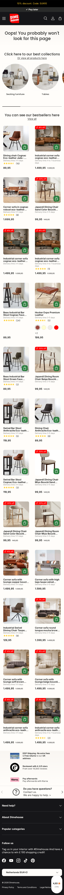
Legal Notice (45, 887)
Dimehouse (14, 882)
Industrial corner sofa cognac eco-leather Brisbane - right (47, 261)
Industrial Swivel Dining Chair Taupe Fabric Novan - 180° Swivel (14, 631)
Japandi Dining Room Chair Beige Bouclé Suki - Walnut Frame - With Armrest (47, 380)
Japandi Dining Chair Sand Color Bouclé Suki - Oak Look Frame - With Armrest (15, 535)
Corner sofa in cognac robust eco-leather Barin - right (15, 209)
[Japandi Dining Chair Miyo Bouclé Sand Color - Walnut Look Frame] (48, 463)
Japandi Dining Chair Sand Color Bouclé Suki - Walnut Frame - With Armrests (47, 210)
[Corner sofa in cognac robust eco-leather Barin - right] (16, 190)
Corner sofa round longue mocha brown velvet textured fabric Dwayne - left (47, 631)
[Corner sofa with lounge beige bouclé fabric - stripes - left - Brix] (48, 662)
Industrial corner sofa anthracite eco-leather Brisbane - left (15, 730)
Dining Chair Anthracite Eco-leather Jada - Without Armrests (48, 432)
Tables (45, 94)
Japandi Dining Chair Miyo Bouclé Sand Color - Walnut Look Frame (46, 483)
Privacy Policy (8, 887)
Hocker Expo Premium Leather (47, 313)
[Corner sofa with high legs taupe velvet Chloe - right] (48, 562)
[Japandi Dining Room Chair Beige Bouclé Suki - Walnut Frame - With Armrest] (48, 359)
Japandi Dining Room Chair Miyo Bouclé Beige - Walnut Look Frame (47, 535)
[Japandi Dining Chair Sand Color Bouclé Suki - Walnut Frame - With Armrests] (48, 190)
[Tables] (45, 77)
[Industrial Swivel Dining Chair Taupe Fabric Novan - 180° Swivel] (16, 611)
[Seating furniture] (15, 77)
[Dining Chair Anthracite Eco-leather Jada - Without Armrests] (48, 411)
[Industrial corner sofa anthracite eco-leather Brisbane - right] (48, 711)
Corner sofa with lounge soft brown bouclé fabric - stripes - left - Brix (15, 683)
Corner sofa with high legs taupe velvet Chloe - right (47, 582)
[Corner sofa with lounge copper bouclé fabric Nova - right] (16, 562)
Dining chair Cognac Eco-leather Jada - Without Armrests (14, 158)
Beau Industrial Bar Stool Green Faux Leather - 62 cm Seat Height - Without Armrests (14, 381)
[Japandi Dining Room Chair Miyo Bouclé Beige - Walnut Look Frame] (48, 514)
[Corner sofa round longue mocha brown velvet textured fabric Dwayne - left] (48, 611)
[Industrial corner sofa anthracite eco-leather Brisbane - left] (16, 711)
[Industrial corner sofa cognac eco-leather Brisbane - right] (48, 242)
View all (32, 118)
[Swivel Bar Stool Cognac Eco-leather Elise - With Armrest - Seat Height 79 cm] (16, 463)
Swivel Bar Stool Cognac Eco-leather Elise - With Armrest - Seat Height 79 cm (15, 483)
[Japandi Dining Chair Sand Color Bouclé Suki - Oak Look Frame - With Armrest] (16, 514)
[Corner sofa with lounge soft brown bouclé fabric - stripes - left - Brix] (16, 662)
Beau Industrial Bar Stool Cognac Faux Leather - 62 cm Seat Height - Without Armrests (14, 317)
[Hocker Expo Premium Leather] (48, 295)
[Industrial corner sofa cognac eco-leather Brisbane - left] (48, 138)
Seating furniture (15, 94)
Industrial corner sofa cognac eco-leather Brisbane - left (47, 158)
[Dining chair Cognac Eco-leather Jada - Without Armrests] (16, 138)
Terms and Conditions (27, 887)
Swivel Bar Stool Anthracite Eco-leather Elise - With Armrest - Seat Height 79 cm (16, 432)
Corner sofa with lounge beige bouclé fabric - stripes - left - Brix (47, 683)
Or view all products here (32, 58)
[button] (60, 18)
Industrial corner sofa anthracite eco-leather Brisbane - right (47, 730)
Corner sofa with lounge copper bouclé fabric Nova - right (15, 582)
